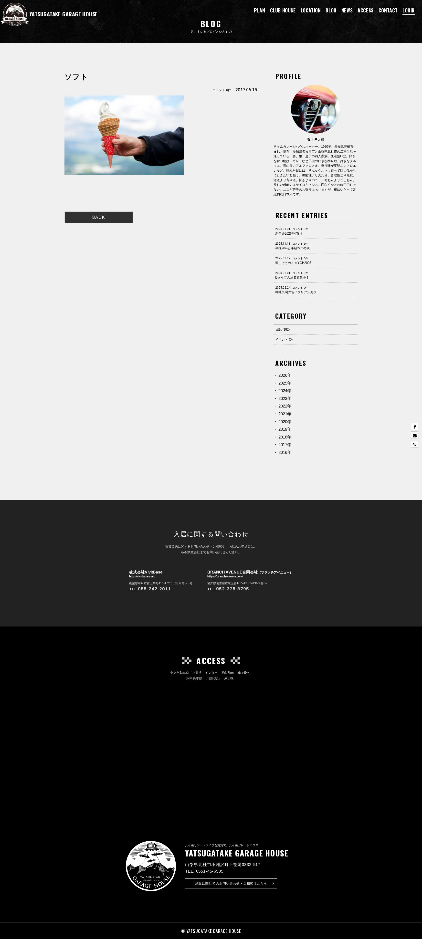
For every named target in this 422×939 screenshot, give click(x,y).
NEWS (347, 10)
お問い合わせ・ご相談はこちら (231, 883)
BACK (98, 217)
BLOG (331, 10)
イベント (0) (284, 339)
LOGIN (408, 10)
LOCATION (311, 10)
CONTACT (388, 10)
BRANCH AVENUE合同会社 (250, 574)
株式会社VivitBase (145, 574)
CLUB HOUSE (283, 10)
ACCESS (366, 10)
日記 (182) (282, 329)
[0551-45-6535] (414, 444)
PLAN (259, 10)
